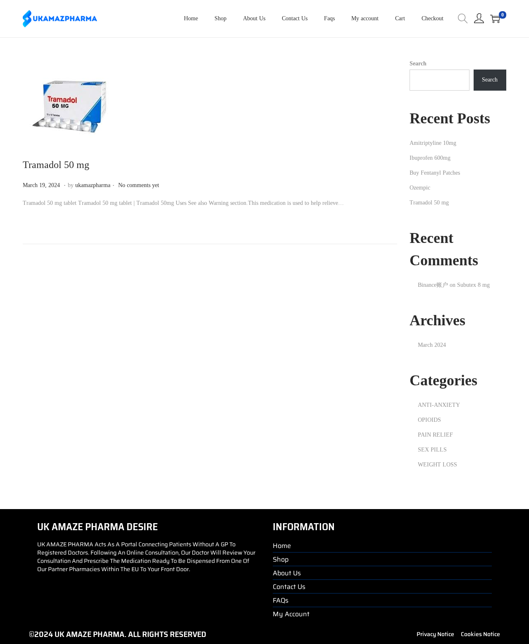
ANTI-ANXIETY (439, 405)
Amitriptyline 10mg (433, 143)
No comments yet (138, 185)
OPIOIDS (429, 420)
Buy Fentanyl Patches (435, 173)
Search (418, 63)
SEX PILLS (432, 450)
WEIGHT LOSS (437, 464)
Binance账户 (433, 285)
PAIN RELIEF (435, 435)
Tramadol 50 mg (56, 164)
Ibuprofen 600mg (430, 158)
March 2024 (432, 345)
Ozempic (420, 188)
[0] (495, 19)
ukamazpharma (92, 185)
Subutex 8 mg (473, 285)
